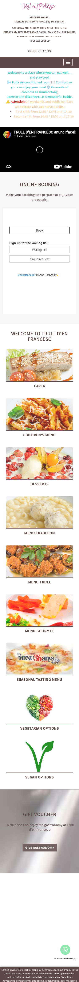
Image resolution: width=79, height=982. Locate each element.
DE (49, 50)
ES (29, 50)
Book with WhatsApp (65, 958)
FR (44, 50)
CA (39, 50)
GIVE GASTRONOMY (39, 847)
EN (34, 50)
